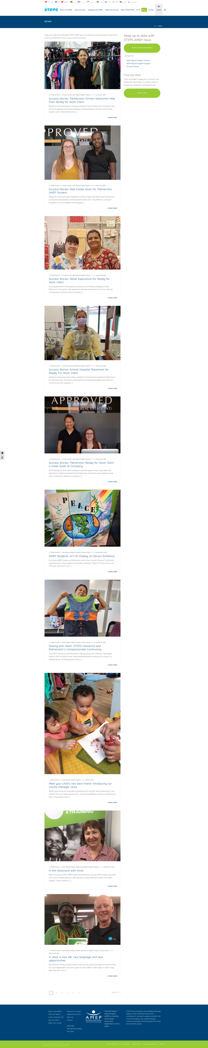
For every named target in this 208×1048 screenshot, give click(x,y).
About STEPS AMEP (127, 10)
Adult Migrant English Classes (71, 867)
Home (155, 26)
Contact (151, 10)
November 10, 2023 (101, 552)
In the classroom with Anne (66, 870)
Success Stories (67, 95)
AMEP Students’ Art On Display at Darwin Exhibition (82, 556)
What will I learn (80, 10)
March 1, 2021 (89, 780)
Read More (113, 117)
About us (70, 1017)
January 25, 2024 (101, 366)
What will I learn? (54, 1014)
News (144, 10)
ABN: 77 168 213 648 (113, 1044)
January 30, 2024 (101, 275)
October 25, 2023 (101, 642)
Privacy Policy (125, 1044)
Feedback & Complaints (150, 1044)
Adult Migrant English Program (81, 95)
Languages (133, 2)
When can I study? (55, 1023)
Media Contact (136, 1044)
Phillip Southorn (55, 95)
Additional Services (112, 10)
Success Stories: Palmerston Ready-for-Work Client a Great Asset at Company (81, 464)
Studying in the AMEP (95, 10)
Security (162, 1044)
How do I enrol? (53, 1020)
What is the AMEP (66, 10)
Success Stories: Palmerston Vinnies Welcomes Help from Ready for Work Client (82, 100)
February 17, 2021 (54, 953)
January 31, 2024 (101, 95)
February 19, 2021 (109, 867)
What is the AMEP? (55, 1011)
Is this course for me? (55, 1017)
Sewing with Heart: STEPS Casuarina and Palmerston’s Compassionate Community (75, 647)
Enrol (138, 10)
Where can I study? (74, 1011)
